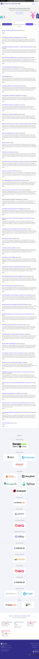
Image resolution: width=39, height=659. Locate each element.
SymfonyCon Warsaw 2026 (7, 622)
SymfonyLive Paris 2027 (31, 622)
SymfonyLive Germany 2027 (6, 631)
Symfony (3, 0)
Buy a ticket (30, 24)
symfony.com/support (4, 650)
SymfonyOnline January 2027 (19, 623)
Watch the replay (7, 24)
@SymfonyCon (35, 647)
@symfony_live (35, 645)
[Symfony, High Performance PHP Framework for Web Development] (4, 644)
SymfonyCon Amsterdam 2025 (11, 3)
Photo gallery (20, 13)
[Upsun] (33, 651)
